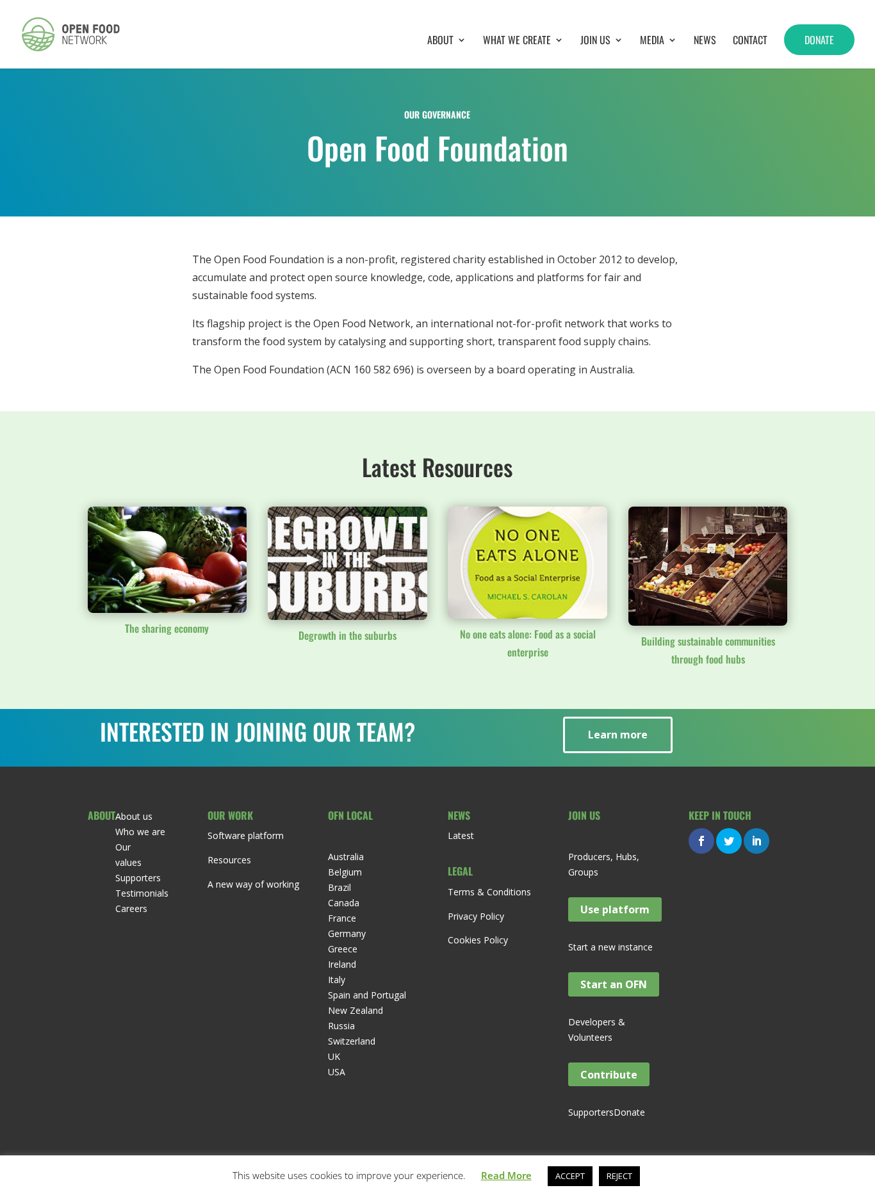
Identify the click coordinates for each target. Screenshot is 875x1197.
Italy (336, 979)
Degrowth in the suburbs (347, 635)
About (440, 41)
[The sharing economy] (167, 560)
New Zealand (355, 1010)
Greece (342, 949)
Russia (341, 1026)
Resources (229, 860)
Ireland (342, 964)
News (705, 41)
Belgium (345, 872)
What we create (517, 41)
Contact (750, 41)
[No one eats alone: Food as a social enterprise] (527, 563)
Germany (347, 933)
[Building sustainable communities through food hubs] (708, 566)
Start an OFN (613, 984)
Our (123, 847)
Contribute (608, 1075)
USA (336, 1072)
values (128, 862)
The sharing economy (167, 628)
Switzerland (351, 1041)
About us (133, 816)
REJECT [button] (619, 1176)
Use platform (615, 909)
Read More (506, 1175)
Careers (131, 908)
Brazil (339, 887)
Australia (346, 857)
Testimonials (141, 893)
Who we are (140, 832)
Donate (819, 39)
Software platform (246, 835)
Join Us (595, 41)
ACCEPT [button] (570, 1176)
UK (334, 1056)
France (342, 918)
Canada (343, 903)
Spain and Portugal (367, 995)
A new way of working (253, 884)
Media (652, 41)
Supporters (138, 878)
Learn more (618, 735)
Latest (461, 835)
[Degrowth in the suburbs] (347, 563)
